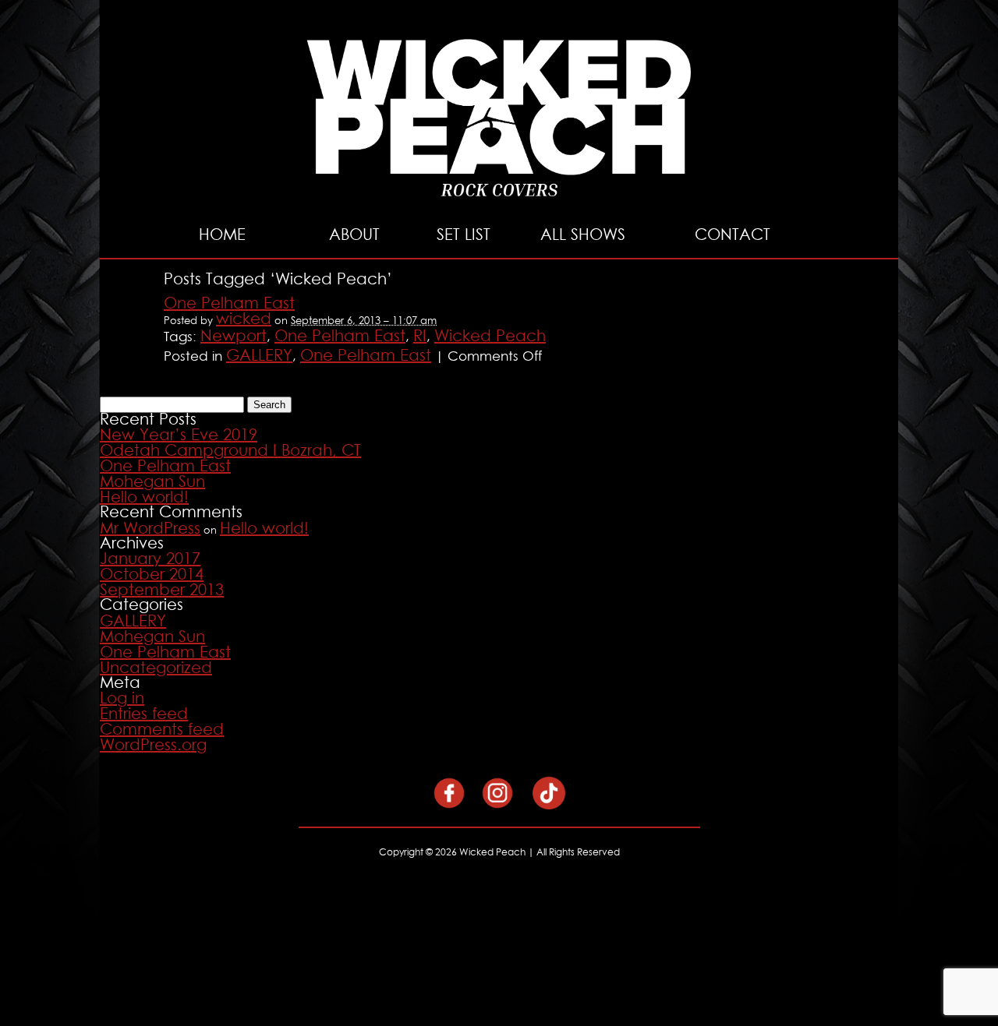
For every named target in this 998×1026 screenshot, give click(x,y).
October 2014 (151, 575)
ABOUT (354, 235)
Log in (122, 699)
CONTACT (732, 235)
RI (419, 336)
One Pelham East (229, 304)
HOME (222, 235)
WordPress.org (153, 745)
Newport (233, 336)
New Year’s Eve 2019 (178, 435)
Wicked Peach (490, 336)
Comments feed (162, 730)
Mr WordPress (150, 529)
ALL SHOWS (582, 235)
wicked (243, 319)
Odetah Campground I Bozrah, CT (230, 451)
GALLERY (259, 356)
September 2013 (162, 590)
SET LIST (463, 235)
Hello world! (144, 498)
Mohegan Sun (152, 482)
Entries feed (144, 714)
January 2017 (150, 559)
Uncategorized (156, 668)
